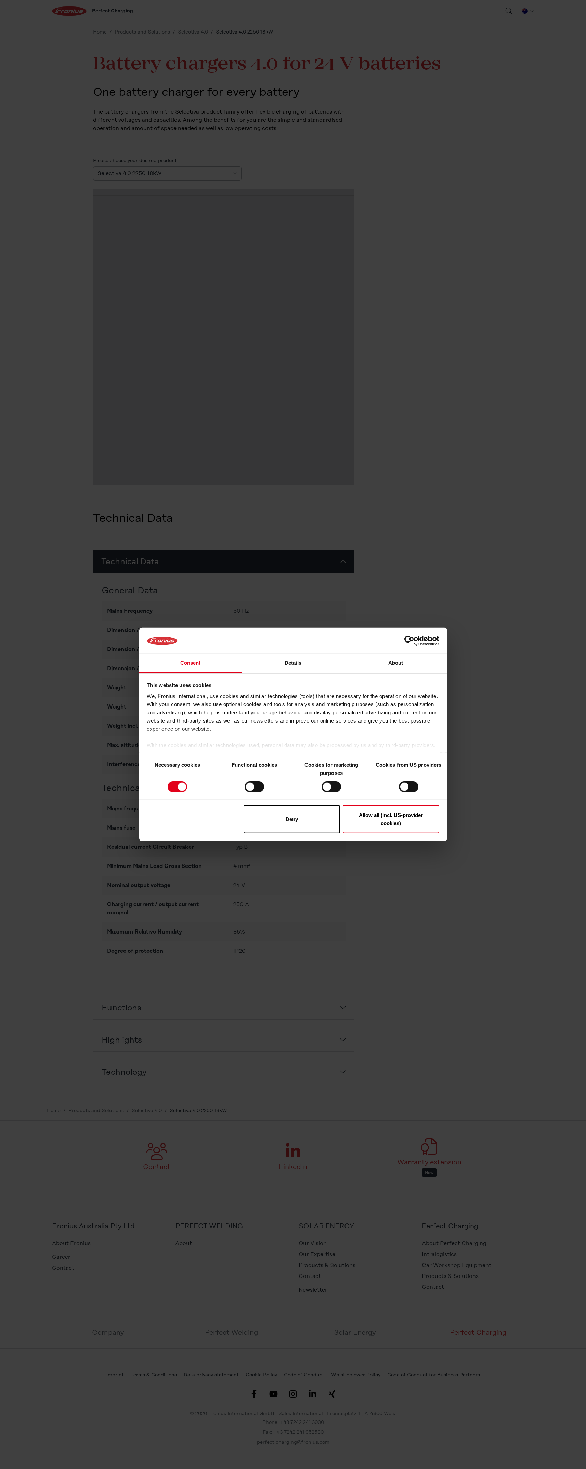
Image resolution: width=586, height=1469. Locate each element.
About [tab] (395, 663)
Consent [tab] (190, 663)
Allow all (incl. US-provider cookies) (391, 819)
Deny (292, 819)
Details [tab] (293, 663)
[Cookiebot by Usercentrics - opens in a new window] (409, 641)
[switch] (254, 786)
